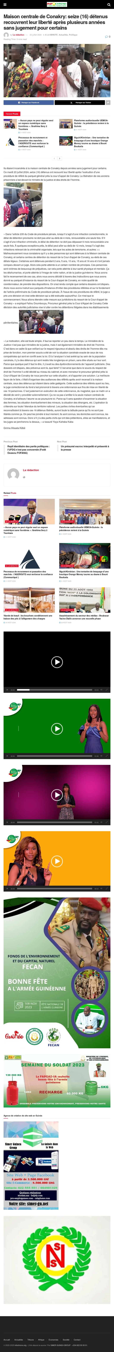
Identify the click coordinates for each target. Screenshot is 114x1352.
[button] (57, 662)
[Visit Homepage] (57, 4)
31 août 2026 (25, 132)
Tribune (30, 1339)
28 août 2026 (66, 622)
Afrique (41, 1339)
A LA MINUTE (51, 34)
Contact (77, 1339)
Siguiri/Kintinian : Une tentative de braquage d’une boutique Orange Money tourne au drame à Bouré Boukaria (91, 142)
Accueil (7, 1339)
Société (66, 1339)
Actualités (63, 34)
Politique (73, 34)
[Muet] (101, 689)
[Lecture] (7, 689)
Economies (53, 1339)
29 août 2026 (10, 622)
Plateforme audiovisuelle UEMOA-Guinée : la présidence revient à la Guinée (91, 123)
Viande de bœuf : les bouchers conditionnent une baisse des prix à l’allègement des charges (28, 617)
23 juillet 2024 (36, 34)
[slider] (54, 690)
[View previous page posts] (54, 158)
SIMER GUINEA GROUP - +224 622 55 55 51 (69, 1345)
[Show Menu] (5, 4)
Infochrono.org (20, 1345)
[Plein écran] (106, 689)
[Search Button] (108, 4)
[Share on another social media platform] (108, 102)
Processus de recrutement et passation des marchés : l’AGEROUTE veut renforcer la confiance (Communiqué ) (33, 142)
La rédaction (18, 34)
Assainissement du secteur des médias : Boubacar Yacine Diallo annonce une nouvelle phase (84, 617)
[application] (57, 662)
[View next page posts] (59, 158)
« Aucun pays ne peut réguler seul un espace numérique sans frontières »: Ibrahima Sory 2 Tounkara (35, 125)
